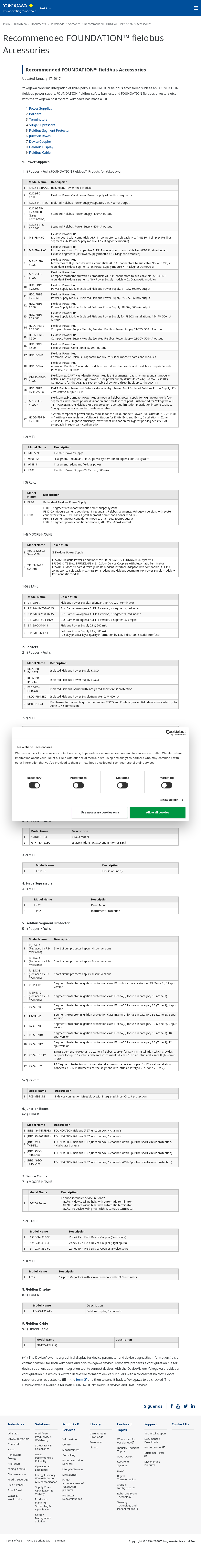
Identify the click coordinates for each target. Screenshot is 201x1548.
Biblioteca (20, 24)
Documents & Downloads (47, 24)
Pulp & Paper (15, 1485)
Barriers (35, 114)
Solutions (42, 1424)
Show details (169, 799)
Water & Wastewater (15, 1497)
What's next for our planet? (126, 1440)
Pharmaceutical (17, 1474)
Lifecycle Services (72, 1469)
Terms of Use (14, 1540)
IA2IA (120, 1470)
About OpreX (124, 1456)
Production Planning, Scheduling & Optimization (43, 1504)
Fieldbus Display (41, 147)
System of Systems (123, 1463)
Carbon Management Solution (43, 1518)
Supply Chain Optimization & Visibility (44, 1490)
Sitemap (60, 1540)
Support (150, 1424)
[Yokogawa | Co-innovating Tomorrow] (19, 8)
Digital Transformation (126, 1477)
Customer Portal (154, 1453)
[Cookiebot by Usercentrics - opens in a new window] (169, 733)
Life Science (69, 1474)
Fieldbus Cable (40, 152)
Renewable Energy (14, 1456)
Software (74, 24)
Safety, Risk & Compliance (43, 1447)
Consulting (68, 1455)
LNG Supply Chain (18, 1439)
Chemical (13, 1444)
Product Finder (153, 1447)
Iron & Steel (15, 1490)
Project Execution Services (72, 1462)
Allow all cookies (157, 812)
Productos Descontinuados (72, 1497)
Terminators (38, 119)
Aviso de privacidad (38, 1540)
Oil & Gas (13, 1433)
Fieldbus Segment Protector (49, 130)
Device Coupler (40, 141)
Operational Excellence (42, 1468)
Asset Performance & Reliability (44, 1458)
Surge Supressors (42, 125)
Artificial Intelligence (124, 1486)
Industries (16, 1424)
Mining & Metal (17, 1469)
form (79, 1379)
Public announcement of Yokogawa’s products (73, 1485)
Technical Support (155, 1433)
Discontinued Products (152, 1463)
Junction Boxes (40, 136)
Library (95, 1424)
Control (66, 1444)
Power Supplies (40, 108)
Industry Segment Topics (128, 1449)
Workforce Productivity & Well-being (43, 1437)
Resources (96, 1442)
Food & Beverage (18, 1479)
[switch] (78, 785)
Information (69, 1439)
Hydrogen (14, 1463)
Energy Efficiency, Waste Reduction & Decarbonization (46, 1478)
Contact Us (180, 1424)
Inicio (6, 24)
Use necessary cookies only (100, 812)
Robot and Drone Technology (127, 1495)
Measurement (70, 1450)
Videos (94, 1447)
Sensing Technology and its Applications (127, 1505)
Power (12, 1449)
